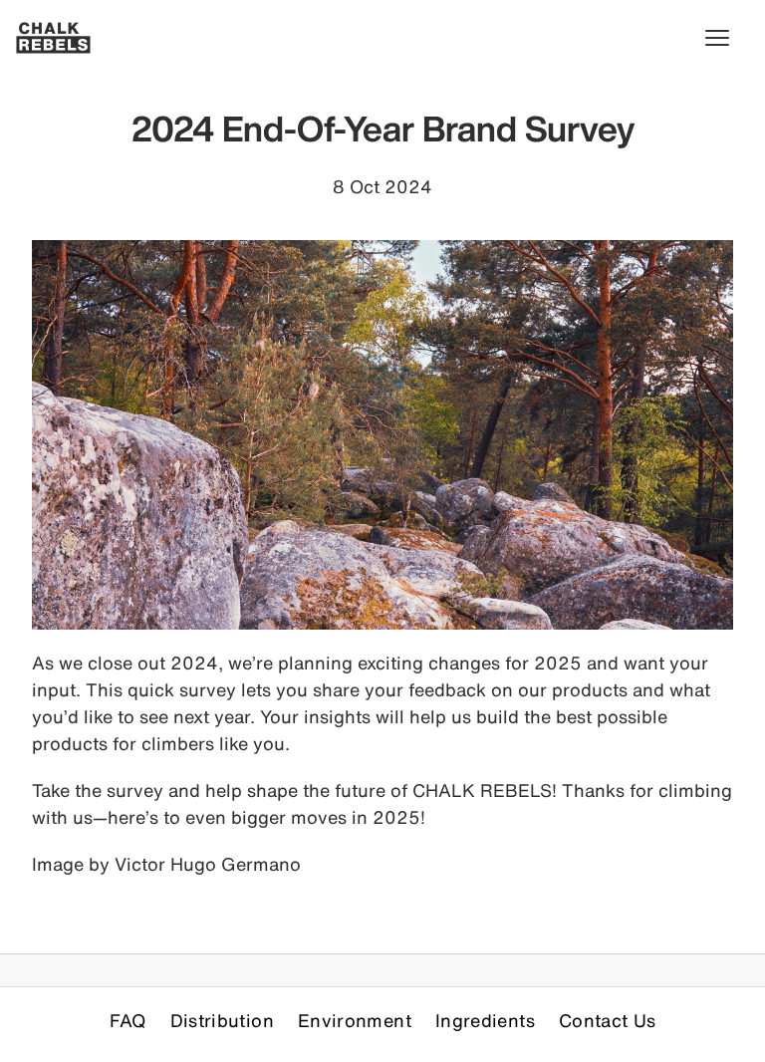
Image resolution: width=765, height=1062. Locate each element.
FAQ (128, 1020)
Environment (354, 1020)
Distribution (222, 1020)
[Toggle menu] (727, 38)
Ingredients (485, 1020)
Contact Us (607, 1020)
